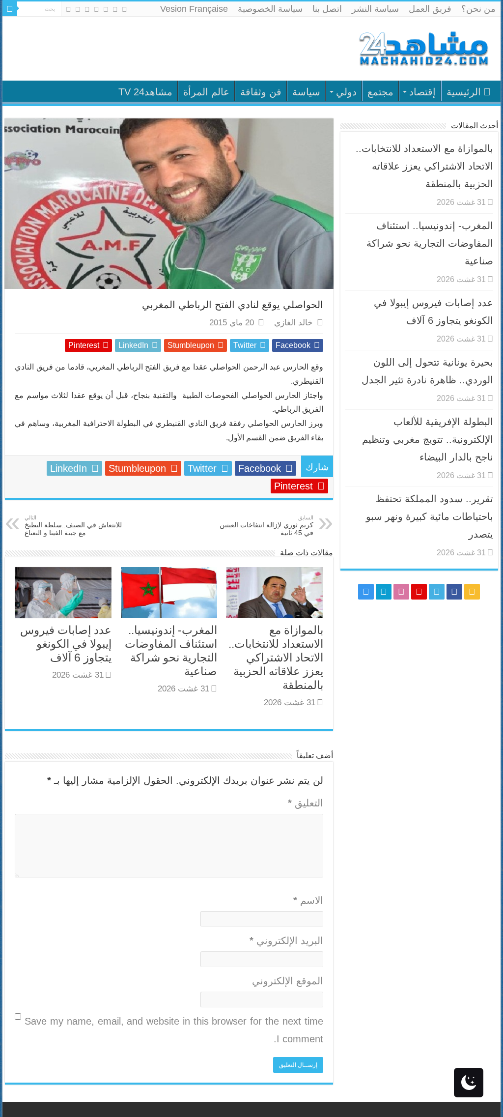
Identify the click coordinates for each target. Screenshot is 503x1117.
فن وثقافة (260, 91)
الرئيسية (464, 91)
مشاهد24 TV (145, 91)
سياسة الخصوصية (270, 9)
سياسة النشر (375, 9)
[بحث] (9, 8)
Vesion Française (194, 9)
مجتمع (380, 91)
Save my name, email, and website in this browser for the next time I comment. (174, 1030)
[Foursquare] (78, 9)
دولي (346, 91)
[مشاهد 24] (423, 47)
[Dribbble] (87, 9)
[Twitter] (106, 9)
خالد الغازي (293, 322)
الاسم (308, 900)
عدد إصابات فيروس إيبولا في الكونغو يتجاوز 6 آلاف (66, 644)
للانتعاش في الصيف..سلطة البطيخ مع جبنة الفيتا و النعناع (73, 526)
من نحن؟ (478, 9)
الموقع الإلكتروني (287, 980)
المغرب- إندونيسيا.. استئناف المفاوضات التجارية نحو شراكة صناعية (429, 243)
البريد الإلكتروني (286, 940)
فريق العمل (430, 9)
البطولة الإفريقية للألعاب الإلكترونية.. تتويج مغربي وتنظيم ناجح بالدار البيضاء (427, 439)
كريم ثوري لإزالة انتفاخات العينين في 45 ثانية (266, 526)
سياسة (306, 91)
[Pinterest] (96, 9)
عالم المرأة (206, 91)
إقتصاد (422, 91)
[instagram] (68, 9)
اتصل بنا (327, 9)
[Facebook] (115, 9)
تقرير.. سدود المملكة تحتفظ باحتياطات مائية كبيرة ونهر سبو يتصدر (429, 516)
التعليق (305, 803)
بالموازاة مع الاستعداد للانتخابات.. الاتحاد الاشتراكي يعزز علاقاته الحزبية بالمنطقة (275, 657)
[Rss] (124, 9)
